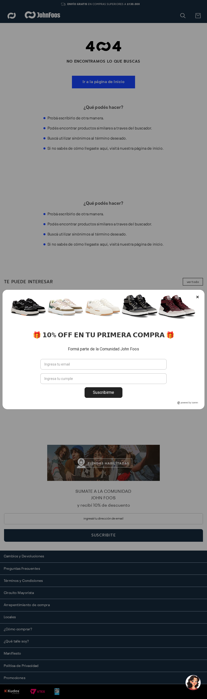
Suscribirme (103, 392)
